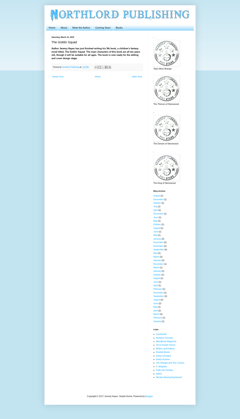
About (64, 27)
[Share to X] (103, 67)
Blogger (149, 396)
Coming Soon (103, 27)
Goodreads (161, 334)
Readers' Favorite (164, 338)
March (156, 257)
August (156, 196)
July (155, 206)
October (157, 203)
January (157, 239)
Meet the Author (81, 27)
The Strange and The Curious (170, 363)
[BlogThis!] (99, 67)
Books (119, 27)
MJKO (159, 374)
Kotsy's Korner (163, 359)
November (158, 246)
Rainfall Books (163, 352)
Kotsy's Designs (163, 356)
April (155, 210)
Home (52, 27)
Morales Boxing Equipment (169, 377)
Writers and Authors (165, 348)
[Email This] (96, 67)
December (158, 199)
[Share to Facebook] (106, 67)
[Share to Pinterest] (109, 67)
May (155, 221)
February (157, 289)
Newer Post (57, 76)
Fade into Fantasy (164, 370)
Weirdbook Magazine (166, 341)
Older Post (137, 76)
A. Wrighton (161, 366)
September (158, 249)
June (155, 217)
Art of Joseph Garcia (165, 345)
